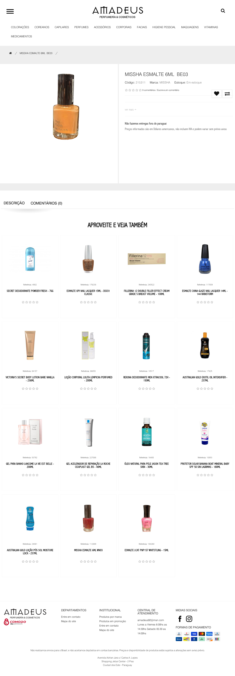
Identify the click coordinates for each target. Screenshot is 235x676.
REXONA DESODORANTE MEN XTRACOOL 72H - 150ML (146, 379)
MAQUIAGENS (190, 27)
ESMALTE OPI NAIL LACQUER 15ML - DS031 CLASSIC (88, 292)
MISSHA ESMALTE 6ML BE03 (36, 53)
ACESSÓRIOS (102, 27)
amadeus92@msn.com (151, 620)
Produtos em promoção (112, 621)
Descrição (14, 203)
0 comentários (149, 90)
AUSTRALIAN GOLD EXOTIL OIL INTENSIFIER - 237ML (205, 379)
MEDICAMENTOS (21, 36)
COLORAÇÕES (20, 27)
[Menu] (10, 11)
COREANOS (42, 27)
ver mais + (130, 109)
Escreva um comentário (168, 90)
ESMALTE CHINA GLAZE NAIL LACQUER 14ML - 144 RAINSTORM (205, 292)
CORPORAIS (123, 27)
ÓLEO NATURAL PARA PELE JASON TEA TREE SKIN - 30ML (146, 465)
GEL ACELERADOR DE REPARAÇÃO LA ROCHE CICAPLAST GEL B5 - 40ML (88, 465)
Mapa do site (68, 621)
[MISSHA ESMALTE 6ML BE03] (66, 106)
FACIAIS (142, 27)
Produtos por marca (110, 616)
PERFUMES (81, 27)
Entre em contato (70, 616)
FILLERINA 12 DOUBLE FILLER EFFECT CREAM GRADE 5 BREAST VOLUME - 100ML (146, 292)
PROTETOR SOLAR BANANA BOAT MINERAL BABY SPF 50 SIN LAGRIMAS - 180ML (205, 465)
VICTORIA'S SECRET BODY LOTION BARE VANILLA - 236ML (30, 379)
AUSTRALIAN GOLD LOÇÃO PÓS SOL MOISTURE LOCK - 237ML (30, 551)
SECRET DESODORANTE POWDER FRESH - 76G (30, 291)
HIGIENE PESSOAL (164, 27)
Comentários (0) (46, 203)
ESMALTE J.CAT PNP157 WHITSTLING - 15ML (147, 550)
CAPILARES (62, 27)
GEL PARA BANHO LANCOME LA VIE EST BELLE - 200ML (30, 465)
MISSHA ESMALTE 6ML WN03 (88, 550)
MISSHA (165, 82)
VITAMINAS (211, 27)
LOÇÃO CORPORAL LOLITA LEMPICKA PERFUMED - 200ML (88, 379)
